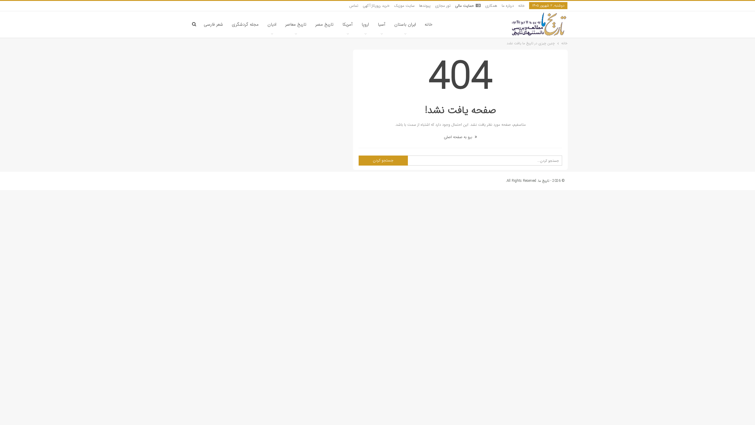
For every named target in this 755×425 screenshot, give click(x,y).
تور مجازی (443, 6)
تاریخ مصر (324, 24)
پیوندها (425, 6)
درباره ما (508, 6)
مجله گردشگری (245, 24)
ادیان (271, 24)
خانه (521, 6)
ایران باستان (405, 24)
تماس (353, 6)
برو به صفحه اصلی (458, 137)
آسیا (381, 24)
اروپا (365, 24)
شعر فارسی (213, 24)
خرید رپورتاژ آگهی (376, 6)
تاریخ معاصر (295, 24)
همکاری (491, 6)
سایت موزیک (404, 6)
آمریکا (347, 24)
